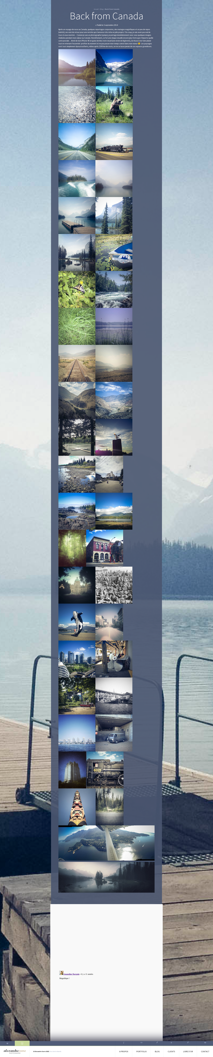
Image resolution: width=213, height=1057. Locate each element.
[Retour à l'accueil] (15, 1051)
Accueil (96, 9)
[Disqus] (106, 937)
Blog (101, 9)
